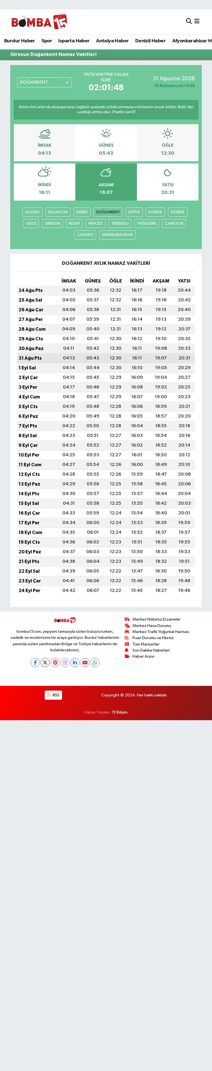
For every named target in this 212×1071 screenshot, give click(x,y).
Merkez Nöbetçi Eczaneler (156, 619)
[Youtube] (84, 662)
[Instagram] (65, 662)
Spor (46, 40)
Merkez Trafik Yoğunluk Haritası (160, 632)
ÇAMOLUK (174, 223)
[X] (45, 662)
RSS (55, 695)
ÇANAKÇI (85, 235)
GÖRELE (178, 212)
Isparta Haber (73, 40)
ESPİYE (134, 212)
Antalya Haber (112, 40)
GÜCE (31, 223)
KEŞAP (74, 223)
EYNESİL (155, 212)
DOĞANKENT (108, 212)
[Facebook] (35, 662)
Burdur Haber (19, 40)
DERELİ (82, 212)
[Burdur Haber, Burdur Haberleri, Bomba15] (39, 22)
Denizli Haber (150, 40)
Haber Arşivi (143, 656)
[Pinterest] (55, 662)
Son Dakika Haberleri (151, 650)
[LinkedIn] (75, 662)
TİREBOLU (120, 223)
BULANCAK (58, 212)
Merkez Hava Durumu (151, 626)
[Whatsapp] (94, 662)
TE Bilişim (120, 712)
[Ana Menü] (197, 21)
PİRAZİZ (95, 223)
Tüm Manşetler (146, 644)
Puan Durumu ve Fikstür (153, 638)
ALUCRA (32, 212)
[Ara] (189, 21)
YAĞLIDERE (146, 223)
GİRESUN (52, 223)
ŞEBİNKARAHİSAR (117, 235)
